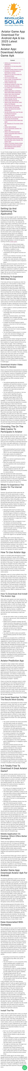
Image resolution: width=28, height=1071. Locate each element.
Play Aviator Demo (9, 148)
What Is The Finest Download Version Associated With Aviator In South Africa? (13, 133)
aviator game (13, 241)
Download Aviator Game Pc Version (14, 69)
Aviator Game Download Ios (12, 100)
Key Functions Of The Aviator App (13, 105)
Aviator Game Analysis (10, 126)
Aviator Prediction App (10, 82)
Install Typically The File (11, 99)
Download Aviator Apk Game (12, 136)
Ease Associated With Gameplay (13, 97)
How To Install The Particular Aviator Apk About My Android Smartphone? (12, 108)
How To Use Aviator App (11, 77)
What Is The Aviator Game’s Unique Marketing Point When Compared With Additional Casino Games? (14, 145)
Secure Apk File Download (11, 118)
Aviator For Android (10, 115)
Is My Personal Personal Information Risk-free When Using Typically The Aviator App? (14, 140)
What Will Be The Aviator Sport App (14, 117)
